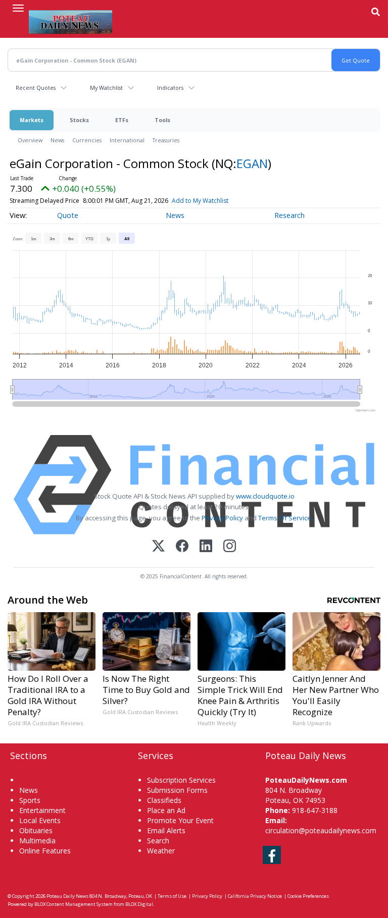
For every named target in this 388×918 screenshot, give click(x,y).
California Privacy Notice (255, 896)
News (57, 140)
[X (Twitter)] (158, 546)
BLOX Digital (139, 904)
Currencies (87, 140)
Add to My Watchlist (200, 200)
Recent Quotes (36, 87)
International (127, 140)
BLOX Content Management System (73, 904)
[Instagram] (229, 546)
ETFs (121, 120)
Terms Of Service (284, 517)
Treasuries (166, 140)
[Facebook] (182, 546)
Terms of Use (172, 896)
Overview (30, 140)
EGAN (252, 163)
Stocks (79, 120)
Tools (162, 120)
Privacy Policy (222, 517)
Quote (67, 215)
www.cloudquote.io (265, 496)
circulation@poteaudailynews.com (320, 830)
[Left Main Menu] (18, 8)
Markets (31, 120)
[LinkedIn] (206, 546)
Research (289, 215)
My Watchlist (106, 87)
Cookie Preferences (308, 896)
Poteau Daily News (67, 896)
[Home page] (70, 21)
